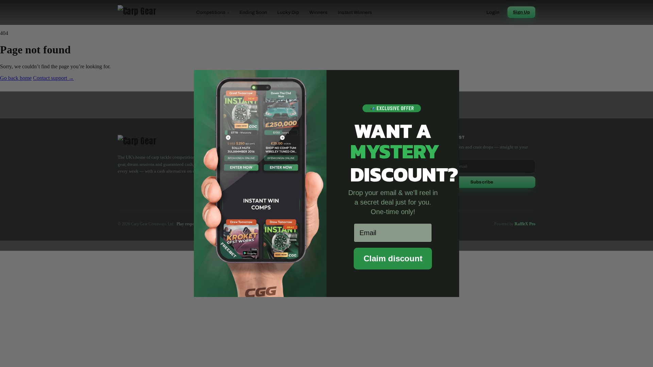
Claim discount (393, 258)
